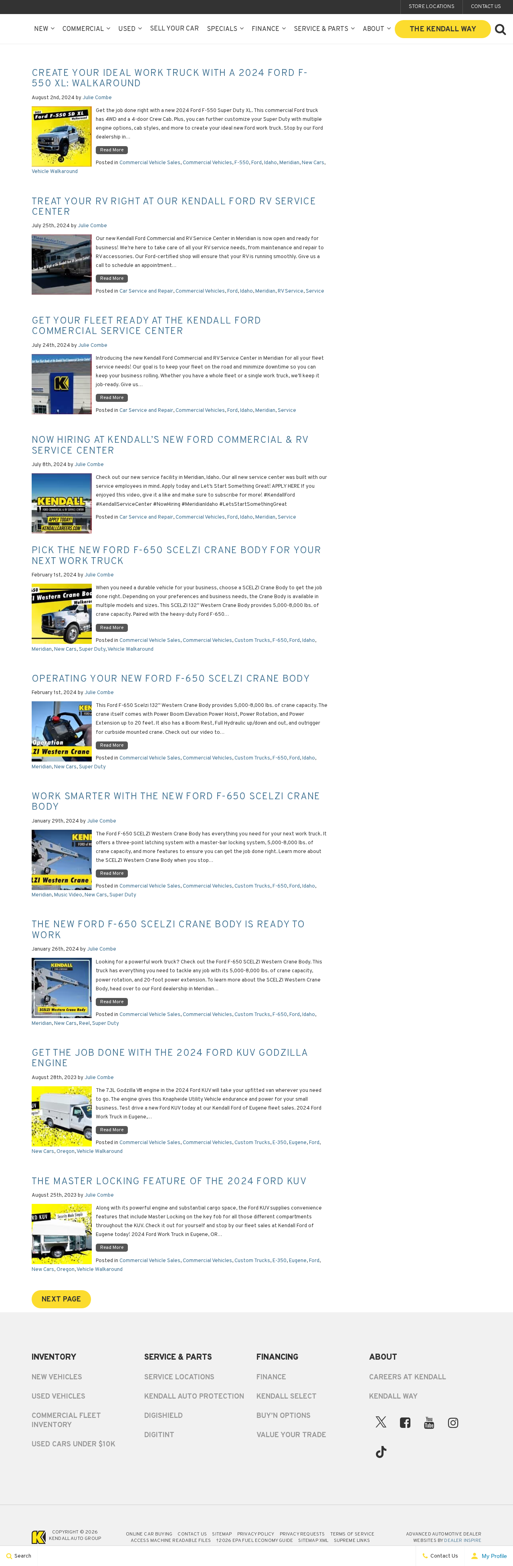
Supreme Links (352, 1540)
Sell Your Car (174, 29)
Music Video (68, 895)
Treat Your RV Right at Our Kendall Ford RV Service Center (174, 207)
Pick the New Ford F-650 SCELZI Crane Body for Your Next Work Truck (176, 556)
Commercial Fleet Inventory (66, 1420)
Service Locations (179, 1377)
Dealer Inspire (462, 1540)
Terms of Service (352, 1534)
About (373, 29)
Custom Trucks (252, 640)
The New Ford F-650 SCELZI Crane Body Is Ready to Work (168, 930)
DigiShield (163, 1416)
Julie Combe (97, 98)
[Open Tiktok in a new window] (381, 1454)
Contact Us (192, 1534)
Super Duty (92, 649)
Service (315, 291)
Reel (84, 1023)
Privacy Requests (302, 1534)
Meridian (289, 163)
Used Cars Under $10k (73, 1444)
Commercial (83, 29)
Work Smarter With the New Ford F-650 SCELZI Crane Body (176, 802)
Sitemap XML (313, 1540)
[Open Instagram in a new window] (453, 1423)
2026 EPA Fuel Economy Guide (254, 1540)
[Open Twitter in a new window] (381, 1424)
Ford (256, 163)
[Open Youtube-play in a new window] (429, 1423)
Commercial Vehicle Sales (149, 163)
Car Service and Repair (146, 291)
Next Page (61, 1299)
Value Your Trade (291, 1435)
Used (126, 29)
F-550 (241, 163)
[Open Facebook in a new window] (405, 1423)
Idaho (270, 163)
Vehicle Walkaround (55, 172)
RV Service (290, 291)
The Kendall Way (443, 29)
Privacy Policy (256, 1534)
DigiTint (159, 1435)
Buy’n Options (283, 1416)
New (41, 29)
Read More (111, 150)
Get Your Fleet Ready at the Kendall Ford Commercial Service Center (147, 326)
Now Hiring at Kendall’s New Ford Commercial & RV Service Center (170, 445)
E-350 (280, 1143)
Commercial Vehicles (207, 163)
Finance (265, 29)
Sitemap (222, 1534)
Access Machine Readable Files (171, 1540)
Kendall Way (393, 1396)
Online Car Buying (149, 1534)
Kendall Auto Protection (194, 1396)
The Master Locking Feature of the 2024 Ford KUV (169, 1182)
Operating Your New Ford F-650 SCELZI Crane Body (171, 679)
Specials (222, 29)
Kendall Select (286, 1396)
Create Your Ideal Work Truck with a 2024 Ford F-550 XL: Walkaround (170, 78)
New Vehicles (57, 1377)
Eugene (298, 1143)
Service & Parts (321, 29)
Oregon (66, 1152)
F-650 (280, 640)
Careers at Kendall (407, 1377)
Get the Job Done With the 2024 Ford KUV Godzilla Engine (170, 1058)
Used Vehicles (58, 1396)
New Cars (313, 163)
